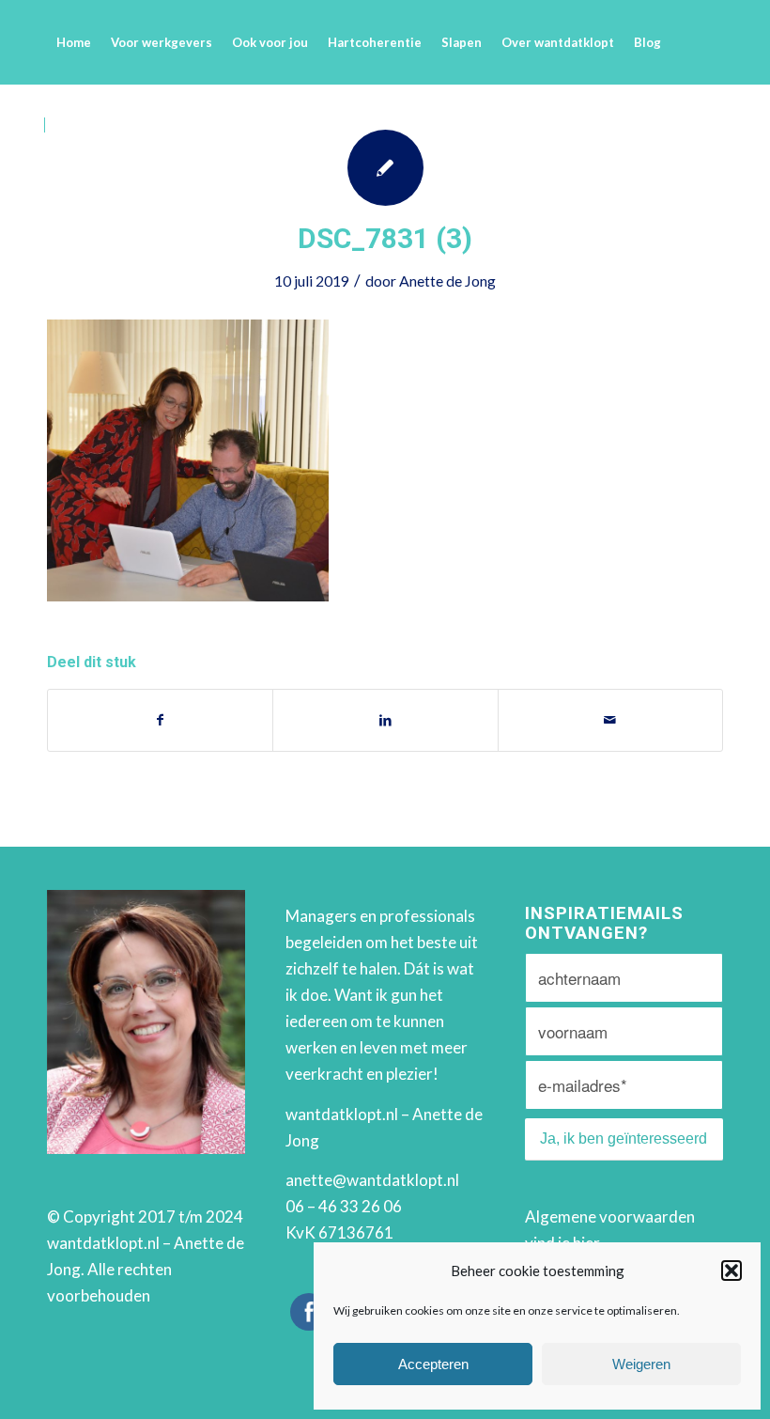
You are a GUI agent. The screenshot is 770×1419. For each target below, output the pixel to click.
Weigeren (641, 1364)
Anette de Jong (447, 280)
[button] (731, 1270)
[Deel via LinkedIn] (385, 720)
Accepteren (433, 1364)
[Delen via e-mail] (610, 720)
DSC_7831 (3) (385, 238)
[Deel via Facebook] (160, 720)
